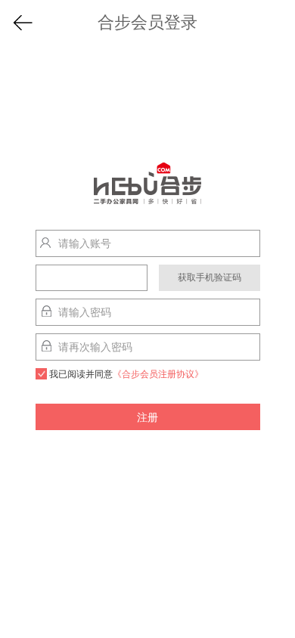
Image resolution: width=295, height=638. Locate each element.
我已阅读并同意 (126, 374)
